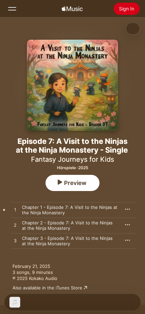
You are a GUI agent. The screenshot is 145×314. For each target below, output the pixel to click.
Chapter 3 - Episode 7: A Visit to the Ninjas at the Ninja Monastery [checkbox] (67, 241)
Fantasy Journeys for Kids (72, 159)
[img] (72, 9)
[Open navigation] (12, 8)
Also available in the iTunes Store (47, 287)
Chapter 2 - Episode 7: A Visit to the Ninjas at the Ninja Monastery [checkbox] (67, 225)
